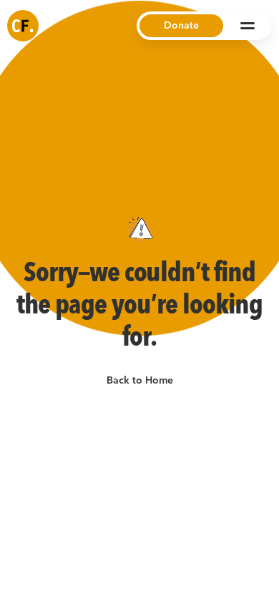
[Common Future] (23, 26)
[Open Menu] (247, 26)
